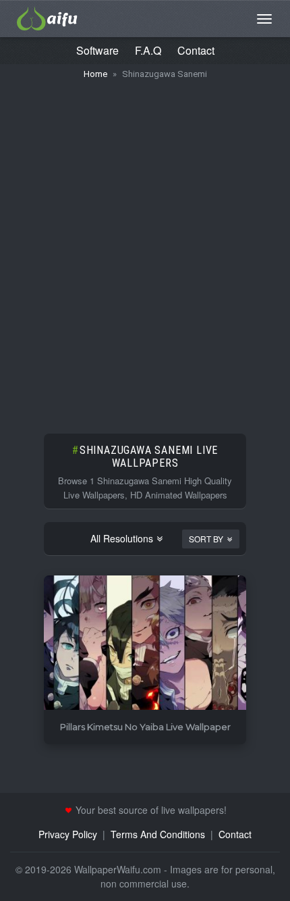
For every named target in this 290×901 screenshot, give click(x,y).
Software (97, 50)
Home (95, 74)
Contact (195, 50)
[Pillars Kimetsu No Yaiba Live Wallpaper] (145, 643)
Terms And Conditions (158, 834)
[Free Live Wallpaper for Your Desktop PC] (47, 17)
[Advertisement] (145, 250)
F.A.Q (148, 50)
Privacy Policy (67, 834)
